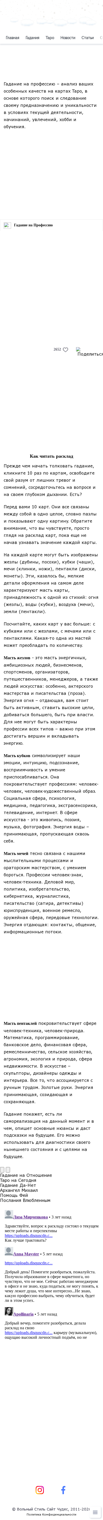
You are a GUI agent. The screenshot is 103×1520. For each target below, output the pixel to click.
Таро (50, 38)
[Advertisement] (51, 172)
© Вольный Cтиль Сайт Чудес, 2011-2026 (51, 1509)
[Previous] (2, 1170)
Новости (67, 38)
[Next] (8, 1170)
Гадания (32, 38)
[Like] (65, 349)
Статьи (88, 38)
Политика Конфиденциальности (51, 1514)
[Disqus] (52, 1274)
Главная (12, 38)
